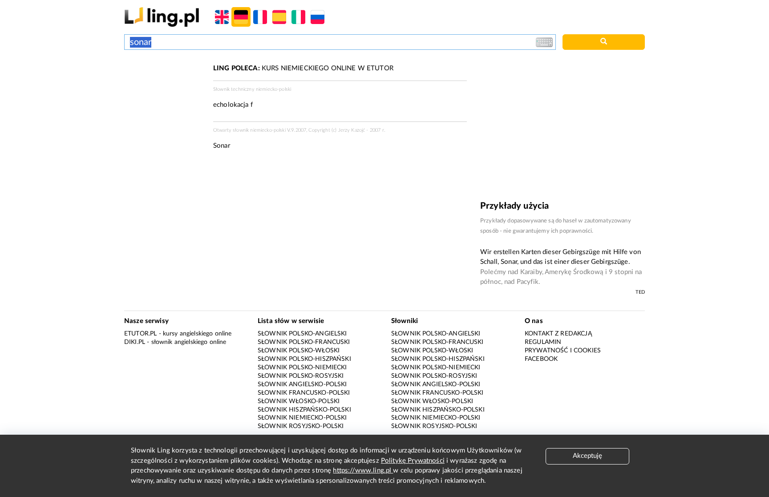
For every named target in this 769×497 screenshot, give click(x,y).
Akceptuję (587, 456)
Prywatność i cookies (563, 350)
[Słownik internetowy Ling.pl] (162, 16)
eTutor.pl (140, 334)
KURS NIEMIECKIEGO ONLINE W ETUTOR (303, 68)
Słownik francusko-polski (304, 393)
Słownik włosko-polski (299, 401)
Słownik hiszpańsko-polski (304, 410)
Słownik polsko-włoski (299, 350)
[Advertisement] (164, 97)
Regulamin (543, 342)
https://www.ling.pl (363, 470)
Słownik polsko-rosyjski (301, 376)
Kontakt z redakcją (558, 334)
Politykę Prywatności (413, 460)
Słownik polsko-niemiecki (302, 367)
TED (640, 292)
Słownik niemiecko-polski (302, 418)
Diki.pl (134, 342)
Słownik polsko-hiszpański (304, 359)
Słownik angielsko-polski (302, 384)
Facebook (541, 359)
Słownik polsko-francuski (304, 342)
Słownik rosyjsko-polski (301, 426)
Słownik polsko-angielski (302, 334)
